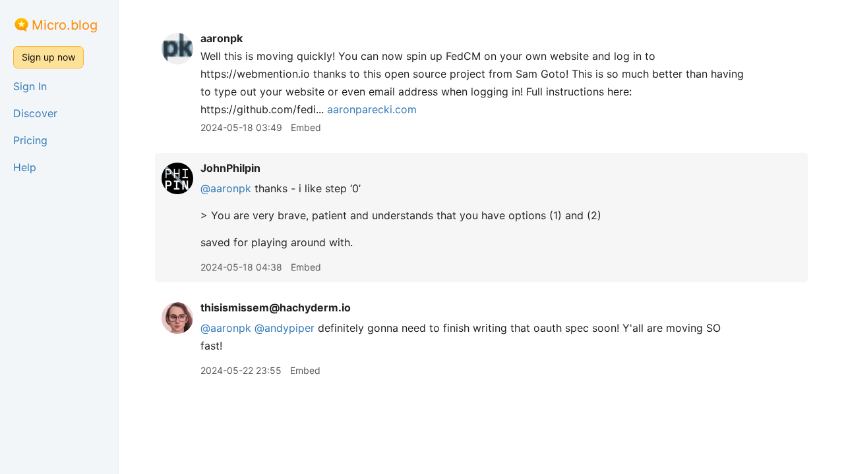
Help (24, 167)
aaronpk (221, 38)
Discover (35, 113)
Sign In (30, 86)
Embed (306, 127)
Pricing (30, 140)
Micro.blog (65, 25)
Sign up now (48, 57)
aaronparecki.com (372, 109)
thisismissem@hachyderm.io (275, 307)
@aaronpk (225, 188)
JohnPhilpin (230, 167)
